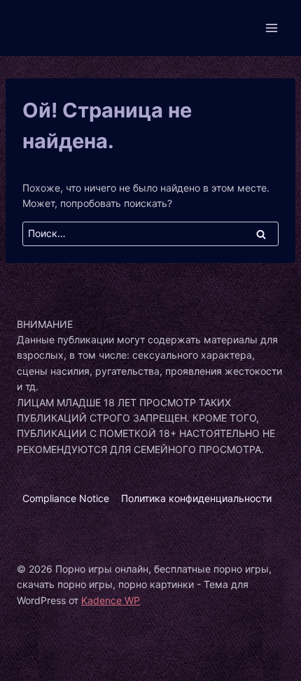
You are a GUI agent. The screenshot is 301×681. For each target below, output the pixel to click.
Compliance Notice (65, 498)
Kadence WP (110, 600)
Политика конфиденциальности (196, 498)
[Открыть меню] (271, 27)
